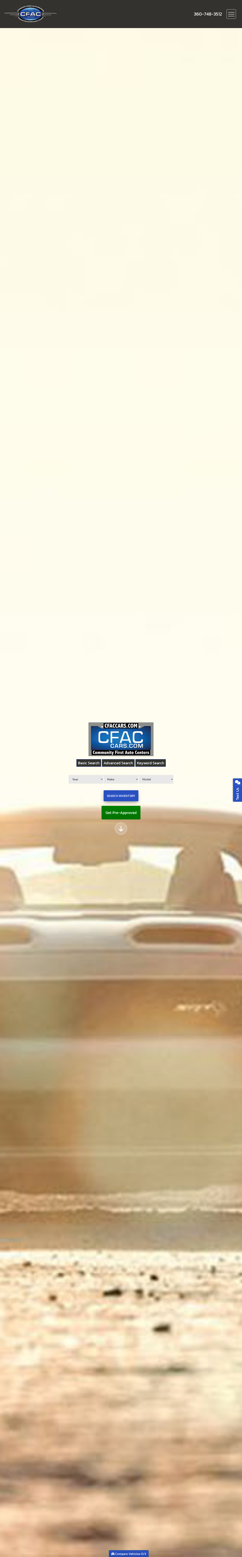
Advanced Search (118, 763)
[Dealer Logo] (43, 14)
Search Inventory (121, 795)
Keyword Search (150, 763)
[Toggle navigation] (231, 14)
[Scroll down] (121, 828)
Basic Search (88, 763)
